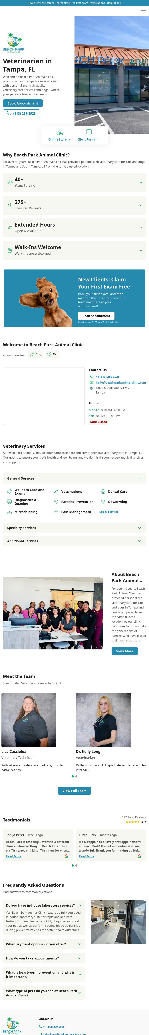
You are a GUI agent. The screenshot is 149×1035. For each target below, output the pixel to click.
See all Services (108, 511)
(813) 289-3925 (24, 113)
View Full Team (74, 791)
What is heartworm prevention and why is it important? (40, 974)
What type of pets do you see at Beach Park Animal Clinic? (41, 993)
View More (124, 651)
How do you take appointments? (32, 958)
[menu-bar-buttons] (143, 11)
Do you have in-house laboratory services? (40, 905)
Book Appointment (22, 103)
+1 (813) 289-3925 (54, 1026)
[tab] (73, 776)
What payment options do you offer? (36, 944)
